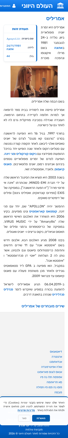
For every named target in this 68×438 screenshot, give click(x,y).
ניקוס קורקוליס (26, 154)
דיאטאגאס (56, 351)
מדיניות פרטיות (26, 410)
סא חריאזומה (54, 382)
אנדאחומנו (56, 361)
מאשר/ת (41, 418)
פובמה (58, 392)
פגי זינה (9, 154)
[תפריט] (60, 5)
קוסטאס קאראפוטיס (43, 211)
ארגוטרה (57, 356)
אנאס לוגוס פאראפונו (49, 372)
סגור (24, 418)
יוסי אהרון (24, 425)
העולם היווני (37, 6)
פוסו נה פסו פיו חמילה (49, 387)
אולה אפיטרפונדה (51, 367)
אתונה (10, 49)
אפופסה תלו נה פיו (51, 377)
